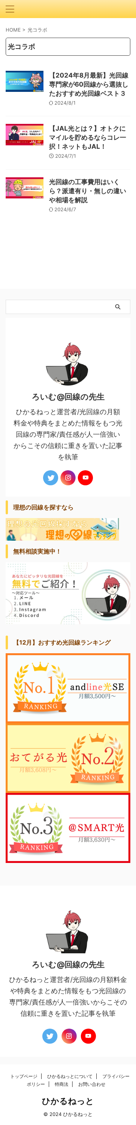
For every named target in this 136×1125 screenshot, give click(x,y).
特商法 (61, 1084)
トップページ (23, 1076)
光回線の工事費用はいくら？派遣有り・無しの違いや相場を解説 (87, 191)
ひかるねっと (68, 1101)
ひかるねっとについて (70, 1076)
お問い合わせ (91, 1084)
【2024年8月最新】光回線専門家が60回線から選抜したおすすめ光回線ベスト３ (88, 84)
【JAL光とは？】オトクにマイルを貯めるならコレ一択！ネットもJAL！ (87, 137)
